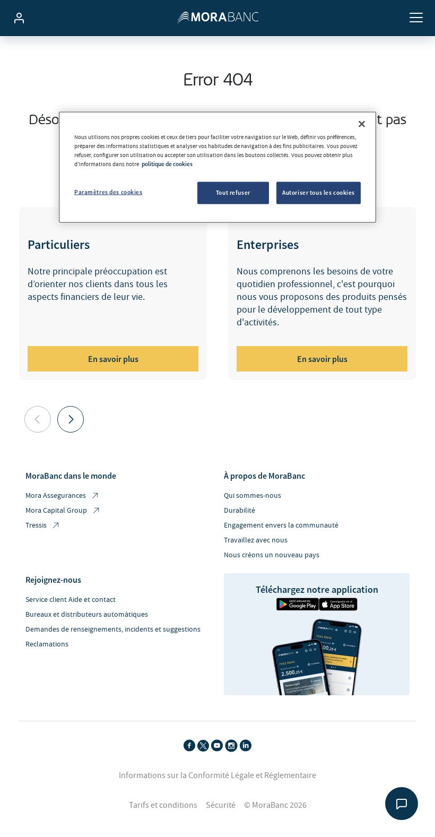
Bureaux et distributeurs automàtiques (86, 614)
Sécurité (221, 805)
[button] (70, 419)
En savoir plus (113, 358)
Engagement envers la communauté (281, 525)
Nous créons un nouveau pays (271, 555)
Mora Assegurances (55, 496)
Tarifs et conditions (163, 805)
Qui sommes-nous (252, 496)
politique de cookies (167, 163)
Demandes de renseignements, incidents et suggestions (113, 629)
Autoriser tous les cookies (318, 192)
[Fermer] (361, 123)
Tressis (36, 525)
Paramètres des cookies (108, 191)
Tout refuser (233, 192)
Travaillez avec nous (256, 540)
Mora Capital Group (56, 510)
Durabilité (239, 510)
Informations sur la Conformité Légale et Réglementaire (217, 775)
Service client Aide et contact (70, 600)
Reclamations (46, 644)
